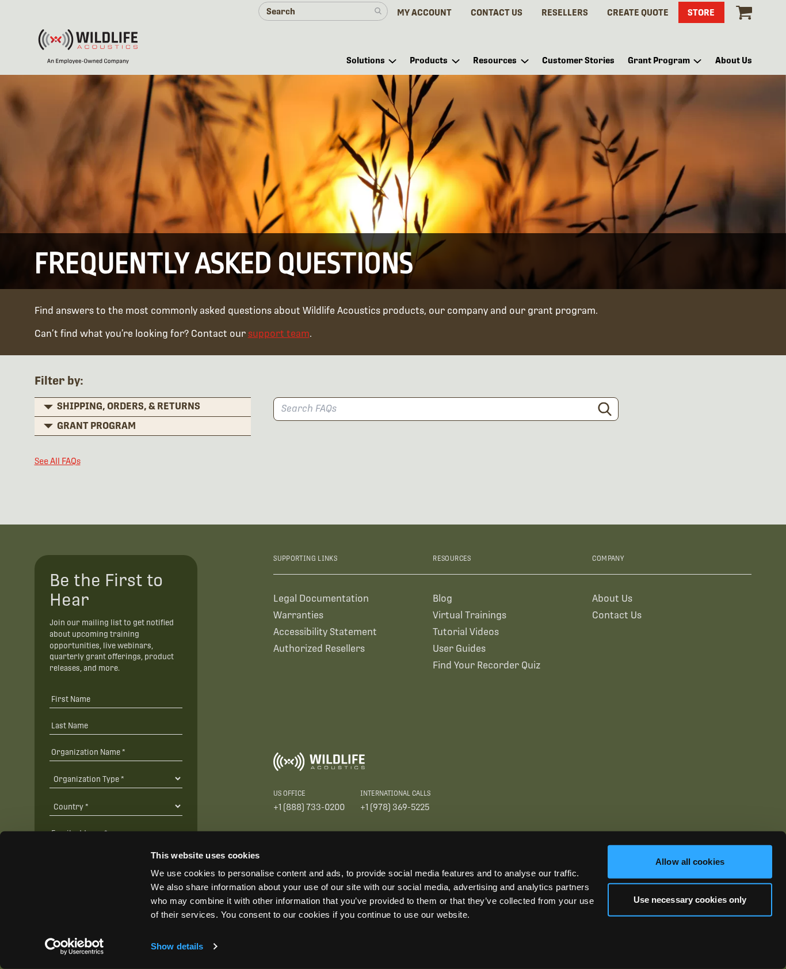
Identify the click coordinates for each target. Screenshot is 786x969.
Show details (177, 946)
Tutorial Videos (466, 631)
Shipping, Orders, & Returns (128, 406)
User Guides (459, 648)
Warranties (298, 615)
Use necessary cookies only (690, 899)
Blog (442, 598)
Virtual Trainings (469, 615)
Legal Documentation (321, 598)
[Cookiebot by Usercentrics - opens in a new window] (74, 946)
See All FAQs (58, 461)
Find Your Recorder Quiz (486, 665)
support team (279, 333)
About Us (612, 598)
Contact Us (617, 615)
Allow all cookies (689, 862)
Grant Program (96, 425)
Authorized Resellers (319, 648)
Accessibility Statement (325, 631)
